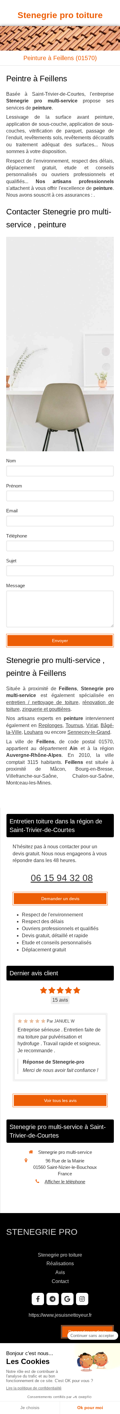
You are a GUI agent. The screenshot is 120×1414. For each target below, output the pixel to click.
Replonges (50, 725)
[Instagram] (82, 1299)
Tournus (74, 725)
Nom (11, 460)
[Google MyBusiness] (67, 1299)
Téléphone (16, 535)
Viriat (92, 725)
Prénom (14, 485)
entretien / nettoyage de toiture (42, 702)
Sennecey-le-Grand (88, 732)
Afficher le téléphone (65, 1181)
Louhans (33, 732)
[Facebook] (38, 1299)
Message (15, 585)
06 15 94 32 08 (62, 878)
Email (12, 510)
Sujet (11, 560)
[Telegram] (52, 1299)
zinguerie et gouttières (46, 709)
